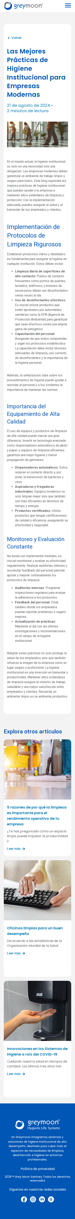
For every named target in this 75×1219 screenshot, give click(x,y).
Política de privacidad (38, 1169)
